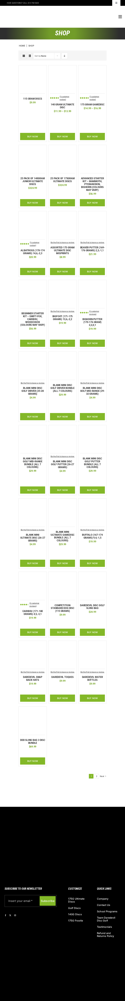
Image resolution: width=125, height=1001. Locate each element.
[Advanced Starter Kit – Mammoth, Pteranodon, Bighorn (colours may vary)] (92, 148)
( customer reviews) (94, 312)
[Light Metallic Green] (97, 119)
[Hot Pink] (87, 119)
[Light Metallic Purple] (102, 119)
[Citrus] (87, 114)
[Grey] (95, 618)
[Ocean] (102, 123)
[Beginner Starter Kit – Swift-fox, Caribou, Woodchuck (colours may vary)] (32, 283)
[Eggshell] (85, 335)
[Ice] (40, 263)
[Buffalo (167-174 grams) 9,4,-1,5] (92, 501)
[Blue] (58, 329)
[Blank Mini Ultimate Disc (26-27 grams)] (32, 501)
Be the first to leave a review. (63, 242)
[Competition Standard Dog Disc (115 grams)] (62, 575)
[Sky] (33, 108)
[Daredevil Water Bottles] (92, 644)
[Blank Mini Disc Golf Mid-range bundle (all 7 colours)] (32, 428)
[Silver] (100, 690)
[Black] (53, 117)
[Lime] (62, 117)
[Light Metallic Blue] (92, 119)
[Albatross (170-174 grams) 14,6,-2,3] (32, 214)
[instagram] (15, 915)
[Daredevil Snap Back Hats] (32, 644)
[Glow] (57, 117)
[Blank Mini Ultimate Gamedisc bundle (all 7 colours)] (62, 501)
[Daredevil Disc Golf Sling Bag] (92, 575)
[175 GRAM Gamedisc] (92, 68)
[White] (62, 122)
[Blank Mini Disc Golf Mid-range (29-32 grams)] (92, 355)
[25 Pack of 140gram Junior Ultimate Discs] (32, 148)
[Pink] (71, 117)
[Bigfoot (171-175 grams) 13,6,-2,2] (62, 283)
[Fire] (97, 114)
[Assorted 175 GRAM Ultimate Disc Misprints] (62, 214)
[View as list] (30, 56)
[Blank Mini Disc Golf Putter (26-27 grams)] (62, 428)
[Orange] (67, 117)
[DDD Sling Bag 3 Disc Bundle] (32, 709)
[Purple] (95, 690)
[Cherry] (83, 114)
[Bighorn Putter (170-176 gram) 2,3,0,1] (92, 283)
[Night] (97, 123)
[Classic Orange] (85, 260)
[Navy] (67, 687)
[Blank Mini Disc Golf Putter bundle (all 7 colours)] (92, 428)
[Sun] (97, 128)
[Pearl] (88, 128)
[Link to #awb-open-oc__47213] (120, 17)
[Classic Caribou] (25, 624)
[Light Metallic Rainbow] (83, 123)
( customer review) (64, 98)
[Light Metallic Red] (87, 123)
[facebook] (5, 915)
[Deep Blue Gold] (92, 114)
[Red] (28, 108)
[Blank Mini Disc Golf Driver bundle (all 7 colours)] (62, 355)
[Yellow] (37, 108)
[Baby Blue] (85, 690)
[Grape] (83, 119)
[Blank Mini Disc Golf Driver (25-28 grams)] (32, 355)
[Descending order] (65, 56)
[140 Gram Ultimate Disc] (62, 68)
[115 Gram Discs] (32, 68)
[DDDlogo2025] (48, 8)
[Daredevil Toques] (62, 644)
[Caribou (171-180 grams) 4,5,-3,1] (32, 575)
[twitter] (10, 915)
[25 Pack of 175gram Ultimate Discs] (62, 148)
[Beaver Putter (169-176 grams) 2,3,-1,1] (92, 214)
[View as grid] (24, 56)
